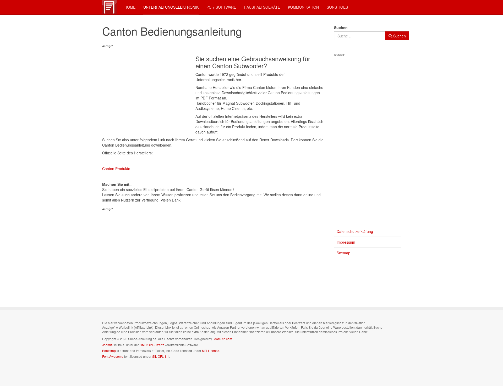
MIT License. (211, 350)
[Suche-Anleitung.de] (109, 7)
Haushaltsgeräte (262, 7)
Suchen (341, 27)
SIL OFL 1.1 (160, 356)
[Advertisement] (149, 89)
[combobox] (359, 35)
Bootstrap (109, 350)
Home (129, 7)
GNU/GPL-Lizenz (152, 345)
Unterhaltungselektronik (171, 7)
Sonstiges (337, 7)
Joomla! (107, 345)
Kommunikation (303, 7)
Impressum (346, 242)
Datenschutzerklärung (355, 231)
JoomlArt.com (222, 339)
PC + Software (221, 7)
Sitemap (343, 252)
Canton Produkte (116, 168)
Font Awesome (112, 356)
